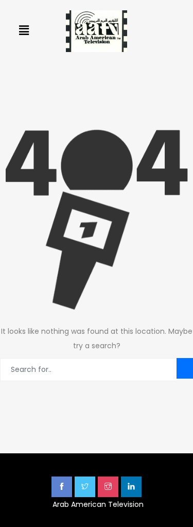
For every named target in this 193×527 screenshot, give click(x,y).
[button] (23, 30)
